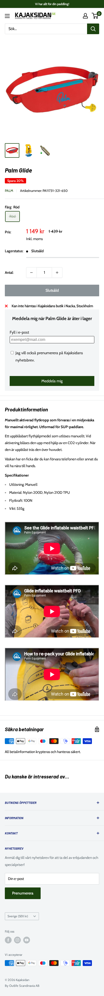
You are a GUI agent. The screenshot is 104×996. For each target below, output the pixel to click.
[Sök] (93, 29)
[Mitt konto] (85, 15)
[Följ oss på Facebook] (8, 940)
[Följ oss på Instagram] (17, 940)
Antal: (9, 272)
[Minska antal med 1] (31, 272)
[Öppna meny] (7, 16)
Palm (9, 190)
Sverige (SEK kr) (17, 916)
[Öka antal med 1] (57, 272)
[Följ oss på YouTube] (26, 940)
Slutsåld (52, 290)
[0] (95, 16)
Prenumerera (22, 893)
